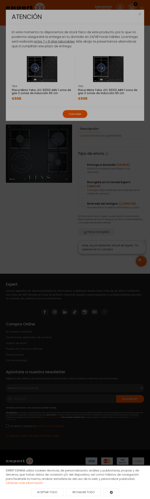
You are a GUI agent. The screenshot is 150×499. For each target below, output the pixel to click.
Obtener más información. (25, 483)
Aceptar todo (47, 492)
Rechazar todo (83, 492)
